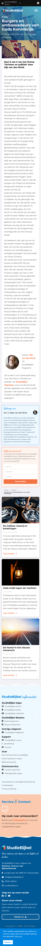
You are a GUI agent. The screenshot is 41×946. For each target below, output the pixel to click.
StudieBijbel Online (13, 706)
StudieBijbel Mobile (12, 710)
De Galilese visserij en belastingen (15, 527)
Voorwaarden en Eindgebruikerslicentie (18, 782)
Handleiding (9, 744)
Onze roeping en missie (12, 758)
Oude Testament (11, 721)
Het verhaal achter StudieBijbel (15, 755)
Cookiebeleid (7, 785)
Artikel (13, 490)
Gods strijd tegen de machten (19, 588)
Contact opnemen (12, 770)
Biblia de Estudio (9, 762)
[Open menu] (36, 10)
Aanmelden (20, 481)
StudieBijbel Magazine (14, 732)
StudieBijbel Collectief (14, 713)
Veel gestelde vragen (13, 773)
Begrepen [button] (7, 942)
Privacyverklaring (9, 789)
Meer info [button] (18, 936)
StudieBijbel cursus (13, 740)
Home (6, 490)
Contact (8, 747)
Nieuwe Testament (12, 725)
